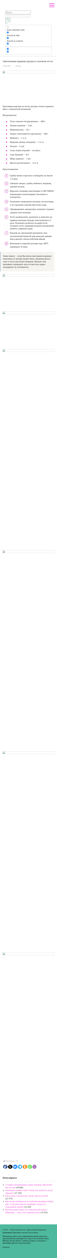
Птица (18, 66)
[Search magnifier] (7, 20)
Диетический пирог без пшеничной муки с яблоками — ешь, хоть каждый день (26, 1211)
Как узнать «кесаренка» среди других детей (26, 1195)
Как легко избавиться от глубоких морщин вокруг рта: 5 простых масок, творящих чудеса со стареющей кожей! (29, 1204)
